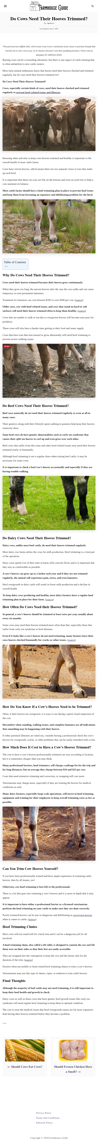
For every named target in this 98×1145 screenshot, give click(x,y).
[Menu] (5, 6)
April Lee (50, 23)
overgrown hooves (82, 915)
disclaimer (40, 55)
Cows (4, 1023)
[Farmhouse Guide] (49, 5)
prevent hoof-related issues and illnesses (38, 92)
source (79, 300)
